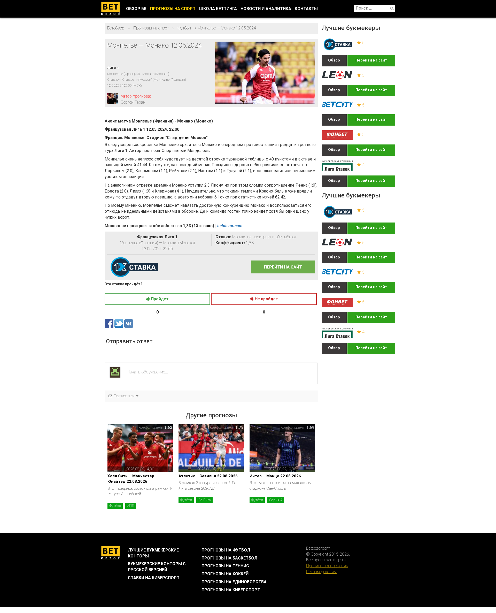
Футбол (115, 506)
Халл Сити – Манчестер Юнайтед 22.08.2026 (130, 479)
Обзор (334, 60)
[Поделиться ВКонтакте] (128, 323)
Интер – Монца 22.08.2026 (275, 476)
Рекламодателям (321, 571)
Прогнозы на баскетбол (229, 558)
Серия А (275, 500)
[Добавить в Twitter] (119, 323)
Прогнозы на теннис (225, 565)
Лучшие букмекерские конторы (153, 553)
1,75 (239, 427)
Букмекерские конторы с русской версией (157, 566)
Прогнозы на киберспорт (231, 589)
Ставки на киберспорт (154, 577)
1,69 (310, 427)
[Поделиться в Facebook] (109, 323)
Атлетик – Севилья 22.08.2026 (208, 476)
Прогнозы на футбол (226, 550)
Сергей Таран (133, 102)
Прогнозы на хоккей (225, 573)
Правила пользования (327, 565)
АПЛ (130, 506)
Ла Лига (204, 500)
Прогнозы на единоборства (234, 581)
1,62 (168, 427)
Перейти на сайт (371, 60)
